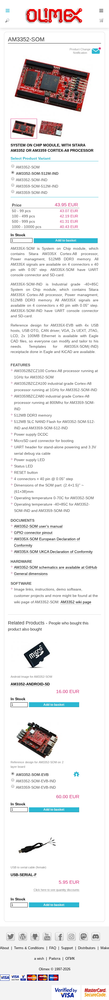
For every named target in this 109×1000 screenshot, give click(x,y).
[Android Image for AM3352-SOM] (37, 637)
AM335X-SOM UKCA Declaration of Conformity (53, 552)
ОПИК (70, 959)
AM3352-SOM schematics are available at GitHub (55, 567)
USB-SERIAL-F (24, 875)
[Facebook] (59, 936)
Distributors (87, 948)
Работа (54, 959)
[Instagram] (71, 936)
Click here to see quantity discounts (56, 889)
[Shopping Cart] (101, 20)
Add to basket (65, 240)
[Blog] (23, 936)
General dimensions (31, 574)
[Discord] (96, 936)
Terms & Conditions (29, 948)
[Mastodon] (83, 936)
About (4, 948)
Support (67, 948)
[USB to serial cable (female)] (37, 828)
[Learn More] (95, 990)
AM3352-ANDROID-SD (30, 684)
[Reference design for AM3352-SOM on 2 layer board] (37, 723)
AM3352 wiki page (76, 602)
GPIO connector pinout (33, 532)
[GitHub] (35, 936)
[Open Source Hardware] (76, 774)
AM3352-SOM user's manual (38, 526)
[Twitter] (10, 936)
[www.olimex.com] (54, 9)
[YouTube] (47, 936)
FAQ (52, 948)
